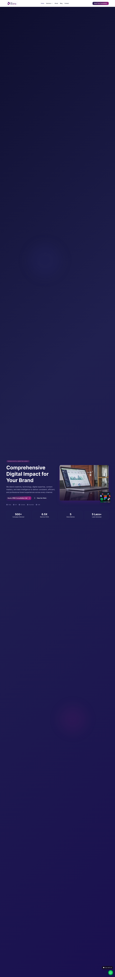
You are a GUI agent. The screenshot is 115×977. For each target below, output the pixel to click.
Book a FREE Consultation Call (17, 498)
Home (42, 3)
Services (48, 3)
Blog (61, 3)
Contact (66, 3)
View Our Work (41, 498)
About (56, 3)
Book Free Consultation (100, 3)
